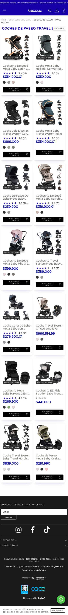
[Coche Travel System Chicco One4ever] (47, 307)
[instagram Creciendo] (19, 530)
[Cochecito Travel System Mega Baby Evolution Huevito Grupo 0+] (47, 242)
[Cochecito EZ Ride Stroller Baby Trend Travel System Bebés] (47, 372)
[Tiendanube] (34, 579)
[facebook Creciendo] (33, 530)
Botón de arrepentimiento (34, 570)
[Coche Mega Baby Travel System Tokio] (47, 112)
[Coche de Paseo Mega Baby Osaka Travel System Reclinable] (47, 437)
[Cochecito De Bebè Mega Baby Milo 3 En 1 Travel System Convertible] (14, 242)
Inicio (3, 20)
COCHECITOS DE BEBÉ (20, 20)
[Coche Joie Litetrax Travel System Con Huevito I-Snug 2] (14, 112)
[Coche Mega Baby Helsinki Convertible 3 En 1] (47, 47)
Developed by (34, 598)
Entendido (57, 610)
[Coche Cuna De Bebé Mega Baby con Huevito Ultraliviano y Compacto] (14, 307)
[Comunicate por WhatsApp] (61, 599)
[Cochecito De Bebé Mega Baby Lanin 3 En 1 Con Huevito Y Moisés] (14, 47)
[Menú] (4, 11)
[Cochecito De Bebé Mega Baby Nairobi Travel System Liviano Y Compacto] (47, 177)
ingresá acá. (58, 566)
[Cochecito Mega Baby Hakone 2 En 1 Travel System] (14, 372)
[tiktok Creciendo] (47, 530)
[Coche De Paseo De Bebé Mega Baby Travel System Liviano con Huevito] (14, 177)
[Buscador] (50, 11)
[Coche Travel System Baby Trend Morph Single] (14, 437)
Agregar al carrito (15, 90)
